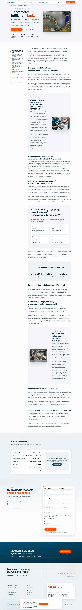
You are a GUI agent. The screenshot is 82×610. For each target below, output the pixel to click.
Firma (35, 2)
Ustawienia (58, 604)
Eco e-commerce (30, 587)
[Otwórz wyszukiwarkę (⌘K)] (59, 2)
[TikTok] (29, 576)
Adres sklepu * (47, 498)
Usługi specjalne (10, 594)
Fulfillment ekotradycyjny (12, 587)
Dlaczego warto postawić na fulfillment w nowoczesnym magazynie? (17, 55)
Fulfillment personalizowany (13, 588)
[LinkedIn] (23, 576)
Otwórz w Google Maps (49, 471)
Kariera (28, 588)
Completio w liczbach (15, 69)
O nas (28, 585)
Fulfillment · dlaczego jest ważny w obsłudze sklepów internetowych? (18, 75)
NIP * (45, 493)
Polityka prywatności (60, 525)
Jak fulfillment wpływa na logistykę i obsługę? (18, 78)
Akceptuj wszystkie (43, 604)
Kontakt (46, 2)
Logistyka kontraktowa (12, 590)
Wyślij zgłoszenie (50, 529)
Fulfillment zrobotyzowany (12, 585)
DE (64, 2)
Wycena (28, 596)
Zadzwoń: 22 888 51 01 (29, 29)
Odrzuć (51, 604)
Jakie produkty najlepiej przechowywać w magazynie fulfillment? (17, 66)
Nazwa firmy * (62, 488)
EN (62, 2)
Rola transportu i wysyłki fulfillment (18, 80)
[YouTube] (26, 576)
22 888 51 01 (19, 507)
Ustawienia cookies (57, 464)
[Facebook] (18, 576)
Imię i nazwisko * (47, 488)
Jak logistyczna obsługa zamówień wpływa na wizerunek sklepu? (18, 63)
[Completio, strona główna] (11, 2)
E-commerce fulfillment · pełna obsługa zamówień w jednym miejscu (17, 51)
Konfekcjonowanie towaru (12, 592)
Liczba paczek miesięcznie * (49, 510)
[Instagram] (21, 576)
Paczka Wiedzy (41, 2)
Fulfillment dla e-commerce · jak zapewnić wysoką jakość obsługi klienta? (17, 59)
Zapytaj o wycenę (70, 2)
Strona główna (13, 5)
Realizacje (31, 2)
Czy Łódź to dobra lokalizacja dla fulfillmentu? (17, 72)
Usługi (25, 2)
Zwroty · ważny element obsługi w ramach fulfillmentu (17, 82)
